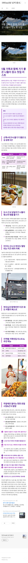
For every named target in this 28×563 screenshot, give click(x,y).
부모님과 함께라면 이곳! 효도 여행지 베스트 (13, 123)
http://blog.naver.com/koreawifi (10, 511)
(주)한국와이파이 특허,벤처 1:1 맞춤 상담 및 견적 (9, 513)
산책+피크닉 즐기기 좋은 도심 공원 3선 (12, 113)
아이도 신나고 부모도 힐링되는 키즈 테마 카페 (13, 120)
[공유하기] (6, 523)
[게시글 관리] (8, 523)
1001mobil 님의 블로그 (12, 3)
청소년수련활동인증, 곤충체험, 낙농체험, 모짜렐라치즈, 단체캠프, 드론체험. (13, 505)
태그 (7, 8)
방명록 (13, 8)
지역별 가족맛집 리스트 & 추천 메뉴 (11, 125)
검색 (22, 3)
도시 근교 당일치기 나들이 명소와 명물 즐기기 (13, 116)
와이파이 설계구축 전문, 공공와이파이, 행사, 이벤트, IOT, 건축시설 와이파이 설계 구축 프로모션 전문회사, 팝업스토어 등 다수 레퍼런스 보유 (9, 516)
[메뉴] (25, 3)
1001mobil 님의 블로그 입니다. (7, 537)
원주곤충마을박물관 (9, 503)
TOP (25, 558)
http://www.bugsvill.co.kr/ (9, 500)
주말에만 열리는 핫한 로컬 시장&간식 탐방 (13, 127)
